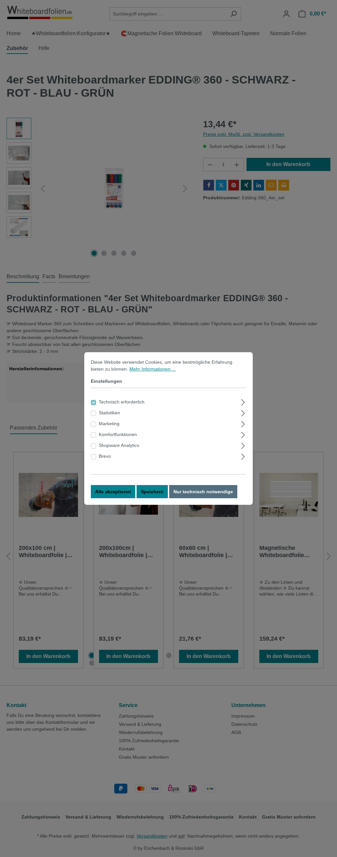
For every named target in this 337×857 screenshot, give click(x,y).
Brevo (105, 456)
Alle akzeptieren (113, 491)
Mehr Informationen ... (152, 369)
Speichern (152, 491)
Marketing (109, 423)
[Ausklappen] (243, 401)
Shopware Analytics (119, 445)
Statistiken (109, 412)
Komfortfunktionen (118, 434)
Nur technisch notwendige (203, 491)
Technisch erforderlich (121, 401)
